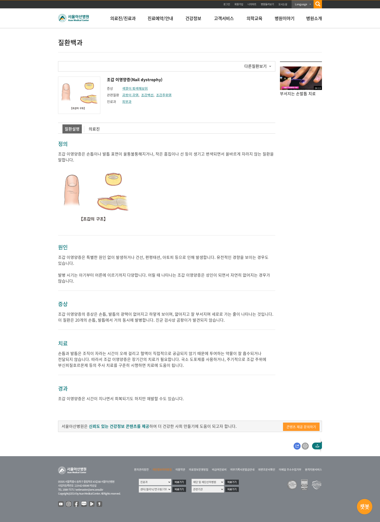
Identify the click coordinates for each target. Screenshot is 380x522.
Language (301, 4)
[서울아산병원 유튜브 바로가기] (61, 504)
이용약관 (180, 470)
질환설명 (72, 129)
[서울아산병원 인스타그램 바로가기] (69, 504)
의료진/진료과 (123, 18)
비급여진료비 (219, 470)
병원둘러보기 (267, 4)
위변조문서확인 (266, 470)
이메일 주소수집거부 (290, 470)
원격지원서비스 (313, 470)
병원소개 (314, 18)
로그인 (226, 4)
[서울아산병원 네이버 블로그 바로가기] (84, 504)
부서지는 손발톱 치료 (298, 94)
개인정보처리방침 (162, 470)
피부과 (127, 101)
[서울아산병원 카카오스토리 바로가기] (100, 504)
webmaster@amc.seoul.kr (89, 490)
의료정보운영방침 (198, 470)
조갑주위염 (164, 95)
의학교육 (254, 18)
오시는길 (282, 4)
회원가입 (238, 4)
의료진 (94, 129)
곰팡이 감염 (130, 95)
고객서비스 (224, 18)
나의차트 (252, 4)
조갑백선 (147, 95)
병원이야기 (284, 18)
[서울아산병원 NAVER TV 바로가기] (92, 504)
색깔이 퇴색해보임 (135, 88)
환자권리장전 (141, 470)
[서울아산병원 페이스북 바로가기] (76, 504)
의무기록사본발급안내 (242, 470)
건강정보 (193, 18)
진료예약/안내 (160, 18)
